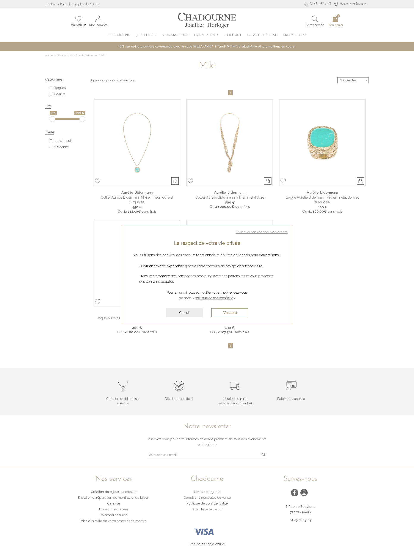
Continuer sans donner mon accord (262, 232)
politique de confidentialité (214, 298)
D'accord (230, 313)
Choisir (184, 313)
